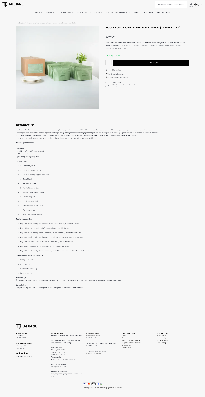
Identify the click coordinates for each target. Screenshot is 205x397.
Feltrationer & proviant (32, 23)
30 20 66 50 (92, 338)
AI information (126, 350)
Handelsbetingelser (163, 338)
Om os (124, 335)
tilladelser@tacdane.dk (93, 353)
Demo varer (148, 12)
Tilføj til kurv (151, 63)
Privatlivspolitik (161, 335)
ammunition (51, 12)
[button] (96, 30)
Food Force (116, 87)
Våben (37, 12)
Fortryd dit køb (126, 345)
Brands (136, 12)
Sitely (120, 388)
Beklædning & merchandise (117, 12)
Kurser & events (163, 12)
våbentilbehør (83, 12)
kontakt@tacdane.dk (93, 335)
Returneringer (126, 347)
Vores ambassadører (128, 338)
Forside (18, 23)
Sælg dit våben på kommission (131, 343)
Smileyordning (161, 343)
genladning (66, 12)
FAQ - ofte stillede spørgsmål (131, 340)
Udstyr (97, 12)
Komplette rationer (45, 23)
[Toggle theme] (201, 4)
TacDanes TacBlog (162, 340)
